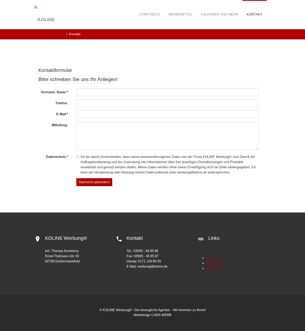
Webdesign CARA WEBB (152, 315)
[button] (180, 14)
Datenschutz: (57, 157)
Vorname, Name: (54, 92)
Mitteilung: (60, 125)
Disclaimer (214, 258)
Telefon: (61, 103)
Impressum (214, 268)
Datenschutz (215, 263)
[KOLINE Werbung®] (52, 14)
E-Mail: (62, 114)
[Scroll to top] (292, 318)
